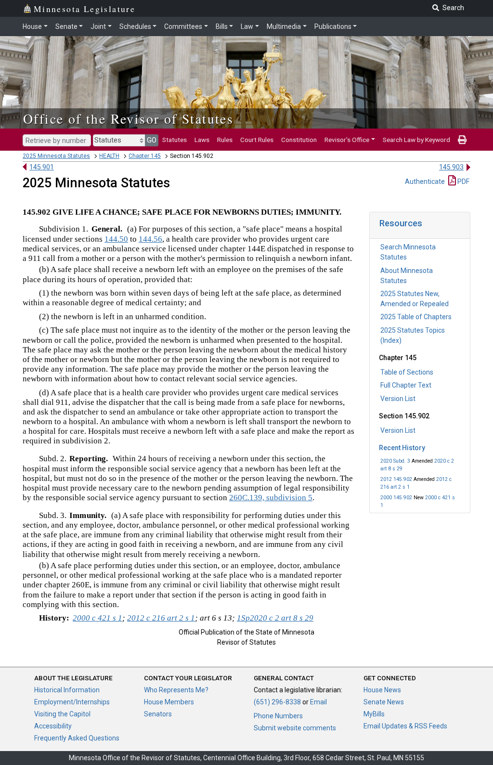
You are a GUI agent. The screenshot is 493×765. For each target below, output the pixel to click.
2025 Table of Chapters (416, 317)
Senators (158, 714)
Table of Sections (406, 372)
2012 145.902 (396, 479)
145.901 (41, 167)
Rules (225, 139)
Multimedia (284, 26)
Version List (397, 398)
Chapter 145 (145, 156)
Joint (98, 26)
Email (318, 702)
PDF (462, 181)
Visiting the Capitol (62, 714)
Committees (183, 26)
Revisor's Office (346, 139)
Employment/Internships (72, 702)
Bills (222, 26)
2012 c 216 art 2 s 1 (161, 617)
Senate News (383, 702)
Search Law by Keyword (416, 139)
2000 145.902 (396, 497)
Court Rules (256, 139)
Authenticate (425, 181)
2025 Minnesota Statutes (56, 156)
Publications (332, 26)
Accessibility (53, 726)
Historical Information (67, 690)
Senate (66, 26)
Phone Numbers (278, 716)
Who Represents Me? (176, 690)
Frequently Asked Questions (76, 738)
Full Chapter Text (405, 385)
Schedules (135, 26)
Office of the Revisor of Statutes (128, 118)
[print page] (462, 139)
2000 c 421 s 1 (97, 617)
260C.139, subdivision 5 (270, 497)
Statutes (174, 139)
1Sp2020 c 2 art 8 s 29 (275, 617)
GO (151, 140)
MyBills (374, 714)
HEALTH (109, 156)
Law (247, 26)
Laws (202, 139)
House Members (169, 702)
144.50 (116, 239)
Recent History (402, 448)
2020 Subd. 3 (395, 461)
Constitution (299, 139)
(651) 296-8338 (277, 702)
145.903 (451, 167)
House (32, 26)
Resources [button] (400, 223)
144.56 (150, 239)
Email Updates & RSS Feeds (405, 726)
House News (382, 690)
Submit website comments (295, 728)
